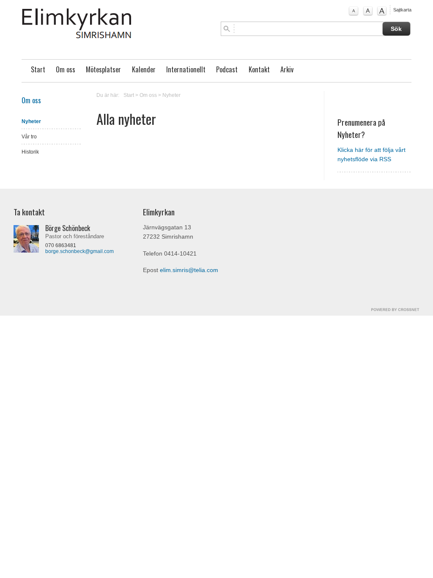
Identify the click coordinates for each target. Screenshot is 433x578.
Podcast (227, 69)
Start (38, 69)
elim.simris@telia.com (189, 270)
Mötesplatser (103, 69)
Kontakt (259, 69)
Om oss (65, 69)
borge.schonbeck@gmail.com (79, 251)
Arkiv (286, 69)
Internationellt (186, 69)
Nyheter (31, 121)
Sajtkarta (402, 9)
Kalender (144, 69)
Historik (30, 152)
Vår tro (29, 137)
